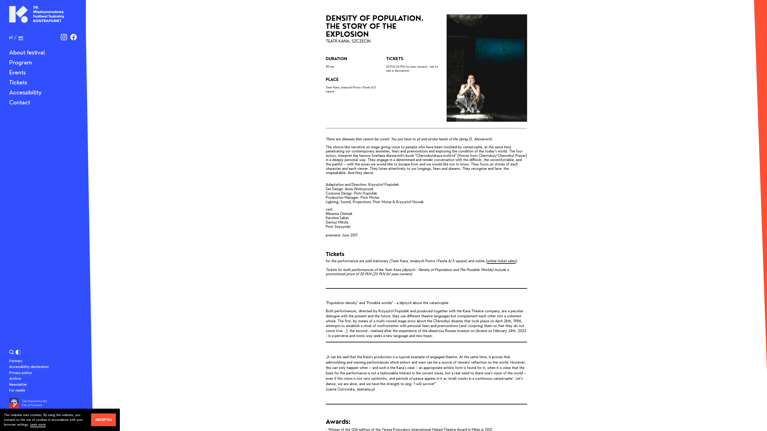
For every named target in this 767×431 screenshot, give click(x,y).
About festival (27, 52)
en (20, 37)
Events (17, 72)
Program (20, 62)
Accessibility (25, 92)
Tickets (18, 82)
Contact (19, 102)
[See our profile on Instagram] (64, 37)
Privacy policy (20, 373)
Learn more (38, 424)
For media (17, 390)
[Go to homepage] (37, 14)
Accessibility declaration (29, 367)
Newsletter (18, 385)
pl (11, 37)
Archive (15, 379)
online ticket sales (501, 261)
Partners (15, 361)
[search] (11, 352)
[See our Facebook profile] (73, 37)
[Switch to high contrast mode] (18, 352)
